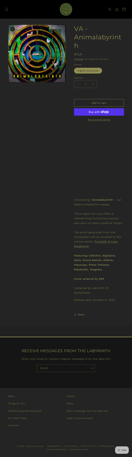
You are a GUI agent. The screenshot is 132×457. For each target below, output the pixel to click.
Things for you (16, 403)
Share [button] (81, 314)
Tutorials (13, 425)
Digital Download (88, 70)
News (11, 396)
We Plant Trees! (17, 418)
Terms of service (88, 446)
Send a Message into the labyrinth (87, 411)
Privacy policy (70, 446)
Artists (71, 396)
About (70, 403)
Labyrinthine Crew (34, 446)
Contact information (57, 449)
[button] (6, 9)
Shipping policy (107, 446)
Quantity (78, 78)
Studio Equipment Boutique (25, 411)
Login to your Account (80, 418)
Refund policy (54, 446)
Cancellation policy (79, 449)
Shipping (78, 59)
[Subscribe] (91, 368)
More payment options (99, 120)
